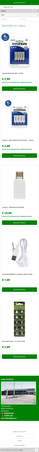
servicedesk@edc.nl (8, 418)
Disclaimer (19, 436)
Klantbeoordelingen (19, 445)
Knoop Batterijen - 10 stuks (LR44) (13, 341)
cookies (21, 450)
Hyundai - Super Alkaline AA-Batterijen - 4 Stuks (17, 140)
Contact (19, 441)
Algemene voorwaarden (19, 431)
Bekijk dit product (19, 88)
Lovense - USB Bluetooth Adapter (13, 207)
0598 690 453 (9, 413)
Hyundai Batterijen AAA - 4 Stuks (12, 73)
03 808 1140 (8, 416)
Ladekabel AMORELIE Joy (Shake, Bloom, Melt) (17, 274)
